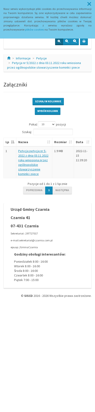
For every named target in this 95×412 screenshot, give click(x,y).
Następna (62, 190)
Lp (7, 142)
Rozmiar (60, 142)
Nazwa (23, 142)
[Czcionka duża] (75, 41)
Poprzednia (34, 190)
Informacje (23, 58)
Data (79, 142)
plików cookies (34, 29)
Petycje (41, 58)
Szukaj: (27, 132)
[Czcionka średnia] (67, 41)
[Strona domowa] (8, 58)
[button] (89, 4)
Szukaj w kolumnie (48, 101)
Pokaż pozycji (47, 124)
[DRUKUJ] (84, 41)
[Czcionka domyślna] (59, 41)
